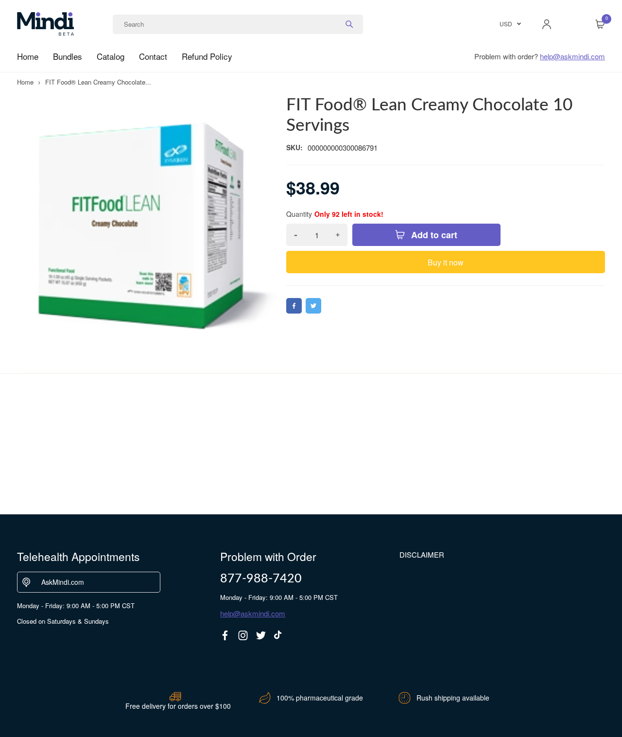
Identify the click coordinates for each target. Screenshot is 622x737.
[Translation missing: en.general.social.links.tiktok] (279, 635)
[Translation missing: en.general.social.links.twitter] (261, 635)
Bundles (67, 56)
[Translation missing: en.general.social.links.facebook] (225, 635)
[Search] (349, 24)
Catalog (110, 56)
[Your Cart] (600, 24)
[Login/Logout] (547, 24)
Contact (153, 56)
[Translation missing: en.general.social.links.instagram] (243, 635)
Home (27, 56)
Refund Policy (207, 56)
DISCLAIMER (421, 554)
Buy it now (446, 262)
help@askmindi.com (572, 56)
